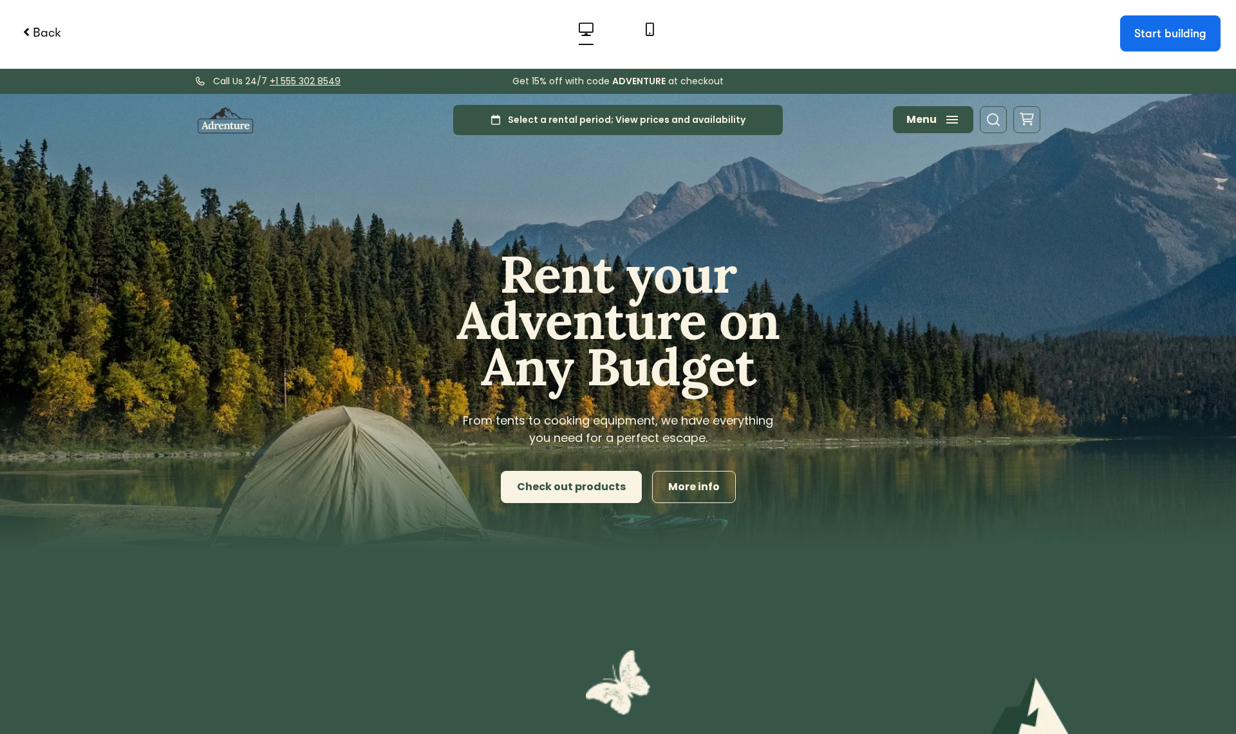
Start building (1170, 33)
